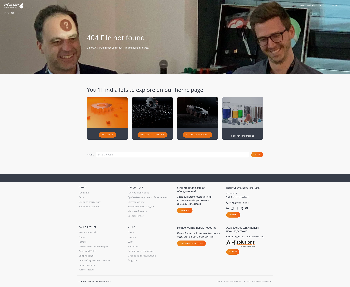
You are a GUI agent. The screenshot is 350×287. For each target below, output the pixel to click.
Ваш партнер (88, 227)
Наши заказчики (87, 264)
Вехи (81, 197)
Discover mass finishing (152, 135)
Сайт (232, 252)
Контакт (233, 215)
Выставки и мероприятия (141, 251)
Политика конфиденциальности (257, 281)
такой (257, 154)
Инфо (131, 227)
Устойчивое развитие (89, 206)
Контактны (133, 246)
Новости (132, 237)
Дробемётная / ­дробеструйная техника (147, 197)
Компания (84, 192)
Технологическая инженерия (93, 246)
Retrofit (82, 241)
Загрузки (132, 260)
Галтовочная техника (138, 192)
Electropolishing (136, 201)
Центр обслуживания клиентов (94, 260)
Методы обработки (137, 211)
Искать (90, 154)
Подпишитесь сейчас (191, 243)
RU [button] (321, 5)
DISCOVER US (107, 135)
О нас (83, 187)
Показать (185, 210)
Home (6, 13)
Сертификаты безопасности (142, 255)
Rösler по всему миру (89, 201)
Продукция (136, 187)
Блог (130, 241)
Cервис (82, 237)
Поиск (131, 232)
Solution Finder (308, 5)
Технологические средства (141, 206)
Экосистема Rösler (88, 232)
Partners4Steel (86, 269)
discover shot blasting (197, 135)
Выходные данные (232, 281)
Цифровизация (86, 255)
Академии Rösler (87, 251)
